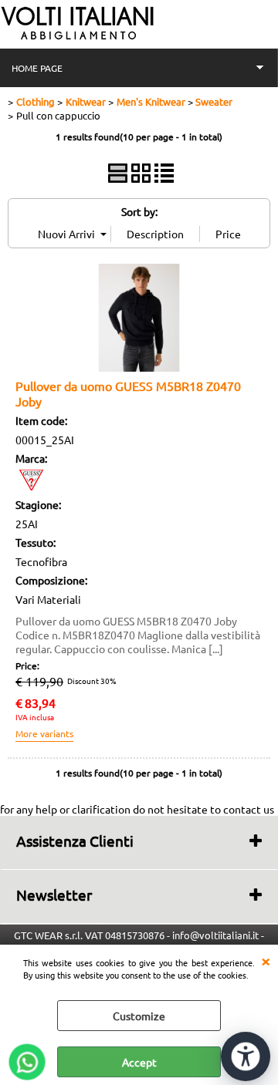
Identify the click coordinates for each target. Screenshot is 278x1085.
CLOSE (265, 960)
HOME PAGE (37, 68)
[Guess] (30, 486)
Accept (139, 1062)
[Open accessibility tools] (245, 1056)
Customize (139, 1016)
